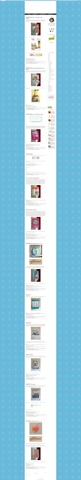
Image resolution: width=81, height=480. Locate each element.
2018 (48, 56)
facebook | (28, 108)
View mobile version (35, 473)
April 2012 (50, 67)
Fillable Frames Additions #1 (38, 127)
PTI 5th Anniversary (36, 402)
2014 (48, 59)
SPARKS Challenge (36, 290)
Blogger (41, 478)
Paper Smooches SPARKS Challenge (33, 266)
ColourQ (28, 63)
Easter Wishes (28, 322)
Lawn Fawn (28, 379)
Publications (50, 14)
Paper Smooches (44, 211)
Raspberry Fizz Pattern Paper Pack (28, 127)
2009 (48, 83)
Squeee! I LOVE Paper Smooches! (31, 210)
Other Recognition (43, 14)
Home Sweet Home (44, 71)
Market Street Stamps (35, 63)
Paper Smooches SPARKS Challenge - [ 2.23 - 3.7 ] (34, 243)
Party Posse (35, 215)
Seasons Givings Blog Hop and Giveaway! (53, 111)
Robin (26, 170)
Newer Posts (27, 472)
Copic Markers (30, 63)
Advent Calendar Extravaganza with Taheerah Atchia (53, 115)
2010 (48, 82)
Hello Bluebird (49, 87)
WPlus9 (35, 416)
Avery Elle (49, 85)
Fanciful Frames (29, 357)
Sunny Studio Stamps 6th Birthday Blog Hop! (53, 134)
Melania (26, 168)
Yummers (30, 446)
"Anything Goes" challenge (37, 52)
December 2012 (50, 61)
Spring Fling (38, 296)
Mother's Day (34, 149)
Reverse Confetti (49, 91)
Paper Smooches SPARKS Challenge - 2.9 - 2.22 (34, 421)
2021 (48, 54)
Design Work (35, 14)
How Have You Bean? (29, 354)
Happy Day (35, 128)
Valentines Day (33, 416)
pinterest (32, 108)
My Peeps (39, 325)
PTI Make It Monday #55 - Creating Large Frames (34, 114)
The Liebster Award (29, 154)
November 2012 (50, 62)
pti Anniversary (29, 416)
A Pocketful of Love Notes (30, 384)
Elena (43, 155)
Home (29, 14)
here (42, 215)
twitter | (30, 108)
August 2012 (50, 64)
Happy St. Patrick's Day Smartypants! (32, 178)
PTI (39, 149)
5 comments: (37, 204)
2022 (48, 53)
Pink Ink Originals (40, 6)
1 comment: (37, 317)
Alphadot (33, 446)
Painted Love (28, 295)
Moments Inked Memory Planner (50, 89)
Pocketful (36, 386)
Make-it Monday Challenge (30, 149)
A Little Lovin (36, 325)
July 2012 (49, 65)
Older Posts (45, 472)
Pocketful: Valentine (39, 386)
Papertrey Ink (37, 149)
